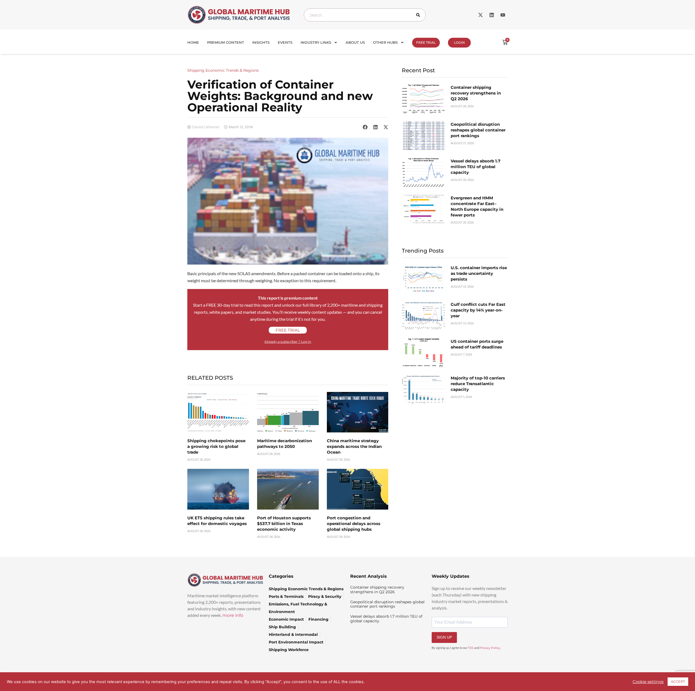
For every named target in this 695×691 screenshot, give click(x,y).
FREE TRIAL (426, 42)
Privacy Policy (490, 648)
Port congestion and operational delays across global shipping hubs (353, 523)
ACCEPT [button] (678, 681)
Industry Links (316, 42)
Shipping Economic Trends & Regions (223, 70)
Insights (261, 42)
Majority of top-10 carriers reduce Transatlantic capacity (478, 383)
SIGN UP (444, 637)
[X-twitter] (480, 15)
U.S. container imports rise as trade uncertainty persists (479, 273)
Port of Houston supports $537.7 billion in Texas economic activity (284, 523)
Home (193, 42)
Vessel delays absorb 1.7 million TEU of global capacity (475, 166)
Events (285, 42)
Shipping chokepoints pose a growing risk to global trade (216, 446)
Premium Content (225, 42)
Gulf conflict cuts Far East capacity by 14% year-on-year (478, 310)
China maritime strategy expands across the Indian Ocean (354, 446)
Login (459, 42)
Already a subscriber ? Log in (287, 342)
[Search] (419, 14)
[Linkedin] (492, 15)
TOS (471, 648)
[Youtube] (503, 15)
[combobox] (365, 14)
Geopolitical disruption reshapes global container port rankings (478, 130)
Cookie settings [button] (648, 681)
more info (232, 615)
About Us (355, 42)
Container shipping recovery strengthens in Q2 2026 (476, 93)
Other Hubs (385, 42)
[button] (365, 127)
